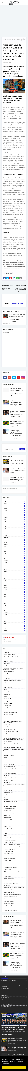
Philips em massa (7, 826)
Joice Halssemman (8, 710)
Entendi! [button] (14, 1067)
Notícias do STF (7, 775)
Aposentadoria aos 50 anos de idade (14, 993)
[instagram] (23, 377)
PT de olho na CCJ (7, 810)
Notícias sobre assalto (9, 780)
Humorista (6, 707)
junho (14, 526)
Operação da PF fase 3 (8, 792)
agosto (14, 503)
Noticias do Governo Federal (10, 759)
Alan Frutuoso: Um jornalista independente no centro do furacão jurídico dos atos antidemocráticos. (17, 403)
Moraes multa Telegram (9, 753)
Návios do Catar (7, 782)
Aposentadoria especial (9, 671)
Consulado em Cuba (13, 38)
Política (5, 835)
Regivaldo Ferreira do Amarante (10, 1031)
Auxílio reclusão (7, 685)
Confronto (6, 696)
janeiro (14, 515)
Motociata (6, 757)
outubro (14, 508)
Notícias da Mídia (7, 771)
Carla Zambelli (7, 694)
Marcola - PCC (7, 724)
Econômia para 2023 (8, 703)
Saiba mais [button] (6, 1063)
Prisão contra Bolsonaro (9, 853)
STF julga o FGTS (7, 869)
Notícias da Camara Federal (10, 768)
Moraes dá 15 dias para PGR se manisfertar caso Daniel (13, 750)
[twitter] (14, 377)
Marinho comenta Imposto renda (11, 731)
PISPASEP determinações (9, 808)
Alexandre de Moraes (8, 661)
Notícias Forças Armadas (9, 764)
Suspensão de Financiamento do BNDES (12, 894)
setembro (14, 506)
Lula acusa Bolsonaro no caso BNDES (12, 719)
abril (14, 521)
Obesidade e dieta (8, 790)
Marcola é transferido (8, 727)
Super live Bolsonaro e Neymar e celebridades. (14, 887)
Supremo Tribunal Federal (9, 889)
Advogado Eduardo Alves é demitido (12, 656)
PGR (4, 803)
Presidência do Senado (9, 851)
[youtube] (9, 377)
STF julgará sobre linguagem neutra (12, 871)
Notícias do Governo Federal (10, 773)
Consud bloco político (14, 1004)
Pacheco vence (7, 815)
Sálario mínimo (7, 899)
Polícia (5, 833)
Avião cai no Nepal (8, 687)
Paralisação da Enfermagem (10, 819)
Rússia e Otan (7, 865)
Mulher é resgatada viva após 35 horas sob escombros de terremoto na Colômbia (17, 479)
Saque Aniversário (8, 874)
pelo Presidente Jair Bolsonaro (10, 910)
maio (14, 524)
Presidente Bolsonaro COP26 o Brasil (12, 844)
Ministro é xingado (8, 741)
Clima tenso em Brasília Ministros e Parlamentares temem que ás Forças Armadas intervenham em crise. (16, 392)
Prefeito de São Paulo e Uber (10, 840)
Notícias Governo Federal (9, 766)
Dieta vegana (6, 701)
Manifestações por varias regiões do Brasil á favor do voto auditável (13, 722)
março (14, 519)
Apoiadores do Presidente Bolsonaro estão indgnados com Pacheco (13, 669)
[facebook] (5, 377)
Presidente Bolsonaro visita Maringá (12, 846)
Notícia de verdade (8, 762)
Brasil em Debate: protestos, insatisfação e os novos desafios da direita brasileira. (17, 461)
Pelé (5, 824)
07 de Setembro (7, 652)
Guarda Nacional (7, 705)
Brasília (5, 689)
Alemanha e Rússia (8, 659)
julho (14, 501)
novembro (14, 510)
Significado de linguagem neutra (11, 883)
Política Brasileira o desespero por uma (12, 837)
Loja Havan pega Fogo (8, 714)
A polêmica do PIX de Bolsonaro (14, 980)
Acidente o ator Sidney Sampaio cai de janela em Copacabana (14, 986)
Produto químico (7, 856)
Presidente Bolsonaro (8, 842)
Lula (4, 716)
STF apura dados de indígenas (10, 867)
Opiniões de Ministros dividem (10, 794)
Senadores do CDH (8, 880)
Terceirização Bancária (9, 901)
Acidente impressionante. (9, 654)
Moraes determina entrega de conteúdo (12, 747)
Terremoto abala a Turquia (9, 903)
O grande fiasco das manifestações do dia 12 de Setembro (14, 785)
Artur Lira (6, 676)
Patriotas (6, 822)
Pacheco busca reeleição (9, 813)
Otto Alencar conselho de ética (10, 801)
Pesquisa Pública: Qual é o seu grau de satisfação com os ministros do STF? (13, 1028)
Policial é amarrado (8, 828)
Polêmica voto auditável (9, 831)
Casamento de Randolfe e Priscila (14, 1002)
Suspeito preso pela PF (9, 892)
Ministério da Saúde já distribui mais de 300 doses (13, 744)
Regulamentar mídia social (9, 858)
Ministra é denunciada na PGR (10, 736)
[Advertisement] (14, 20)
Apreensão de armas (8, 673)
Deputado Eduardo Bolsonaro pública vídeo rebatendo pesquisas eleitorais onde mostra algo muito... (17, 414)
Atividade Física (7, 678)
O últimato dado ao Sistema (10, 788)
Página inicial (5, 38)
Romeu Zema (6, 862)
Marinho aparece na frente (10, 729)
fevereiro (14, 517)
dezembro (14, 512)
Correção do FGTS (7, 698)
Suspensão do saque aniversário (11, 896)
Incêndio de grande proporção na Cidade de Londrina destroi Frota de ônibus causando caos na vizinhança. (16, 434)
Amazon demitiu (7, 663)
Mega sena (6, 733)
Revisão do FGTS (7, 860)
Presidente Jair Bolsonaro (9, 849)
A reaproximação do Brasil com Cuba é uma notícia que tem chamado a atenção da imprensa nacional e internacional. (17, 318)
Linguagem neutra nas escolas (10, 712)
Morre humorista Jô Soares (9, 755)
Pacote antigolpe (7, 817)
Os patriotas (6, 799)
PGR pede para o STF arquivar (10, 806)
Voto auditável (7, 908)
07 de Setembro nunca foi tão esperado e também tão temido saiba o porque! (17, 423)
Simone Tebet (7, 885)
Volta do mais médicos (8, 905)
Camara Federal (7, 691)
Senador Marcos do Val (9, 878)
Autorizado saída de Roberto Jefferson (12, 680)
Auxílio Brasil (6, 682)
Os (4, 797)
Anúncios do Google (8, 665)
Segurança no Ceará (8, 876)
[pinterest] (18, 377)
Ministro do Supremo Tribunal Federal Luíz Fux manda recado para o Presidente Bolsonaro (13, 739)
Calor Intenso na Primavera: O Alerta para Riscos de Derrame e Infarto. (17, 470)
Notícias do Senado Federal (10, 777)
